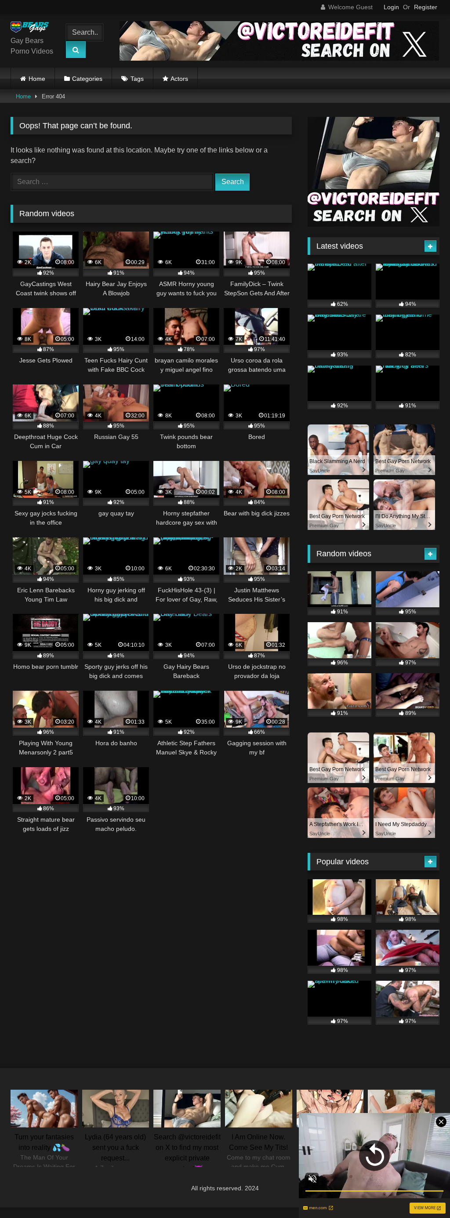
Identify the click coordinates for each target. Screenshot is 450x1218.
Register (425, 7)
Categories (87, 78)
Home (37, 78)
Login (391, 7)
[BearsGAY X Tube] (32, 29)
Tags (137, 78)
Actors (179, 78)
